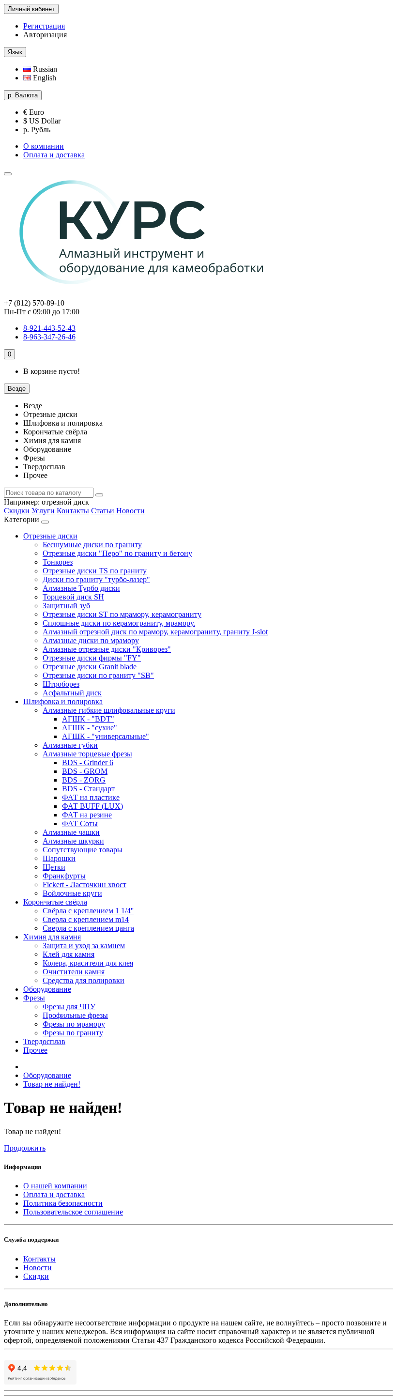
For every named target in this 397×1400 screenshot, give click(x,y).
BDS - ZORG (84, 780)
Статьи (102, 511)
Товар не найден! (51, 1084)
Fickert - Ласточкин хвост (84, 884)
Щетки (54, 867)
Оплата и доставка (54, 155)
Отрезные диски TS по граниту (95, 571)
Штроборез (61, 684)
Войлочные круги (72, 893)
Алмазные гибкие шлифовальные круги (109, 710)
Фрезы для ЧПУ (69, 1006)
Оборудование (47, 989)
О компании (43, 146)
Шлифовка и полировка (63, 701)
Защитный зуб (66, 605)
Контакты (73, 511)
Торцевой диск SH (73, 597)
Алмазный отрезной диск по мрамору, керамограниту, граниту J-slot (155, 632)
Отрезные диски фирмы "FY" (92, 658)
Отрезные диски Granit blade (90, 666)
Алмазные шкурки (73, 841)
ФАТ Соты (80, 823)
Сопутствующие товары (82, 850)
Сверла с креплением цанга (88, 928)
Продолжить (25, 1148)
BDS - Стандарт (88, 789)
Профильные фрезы (75, 1015)
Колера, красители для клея (88, 963)
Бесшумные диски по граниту (92, 544)
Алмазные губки (70, 745)
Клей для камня (68, 954)
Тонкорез (58, 562)
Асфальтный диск (72, 693)
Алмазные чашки (71, 832)
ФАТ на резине (87, 815)
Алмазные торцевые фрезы (87, 754)
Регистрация (44, 26)
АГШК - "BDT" (88, 719)
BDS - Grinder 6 (87, 762)
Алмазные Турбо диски (81, 588)
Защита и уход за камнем (84, 945)
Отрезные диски (50, 536)
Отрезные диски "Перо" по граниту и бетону (117, 553)
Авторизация (45, 35)
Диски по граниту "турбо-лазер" (96, 579)
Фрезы (34, 998)
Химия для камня (52, 937)
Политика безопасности (63, 1203)
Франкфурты (64, 876)
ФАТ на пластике (91, 797)
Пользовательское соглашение (73, 1212)
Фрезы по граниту (73, 1033)
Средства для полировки (83, 980)
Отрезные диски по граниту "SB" (98, 675)
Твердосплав (44, 1041)
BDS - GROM (84, 771)
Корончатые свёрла (55, 902)
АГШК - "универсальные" (105, 736)
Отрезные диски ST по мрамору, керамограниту (122, 614)
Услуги (43, 511)
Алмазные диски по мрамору (91, 640)
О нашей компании (55, 1186)
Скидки (17, 511)
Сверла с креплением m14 (86, 919)
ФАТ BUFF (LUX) (92, 806)
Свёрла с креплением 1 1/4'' (88, 911)
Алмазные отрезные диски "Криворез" (107, 649)
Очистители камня (74, 972)
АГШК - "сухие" (89, 727)
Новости (130, 511)
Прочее (35, 1050)
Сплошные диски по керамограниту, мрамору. (119, 623)
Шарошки (59, 858)
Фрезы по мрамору (74, 1024)
